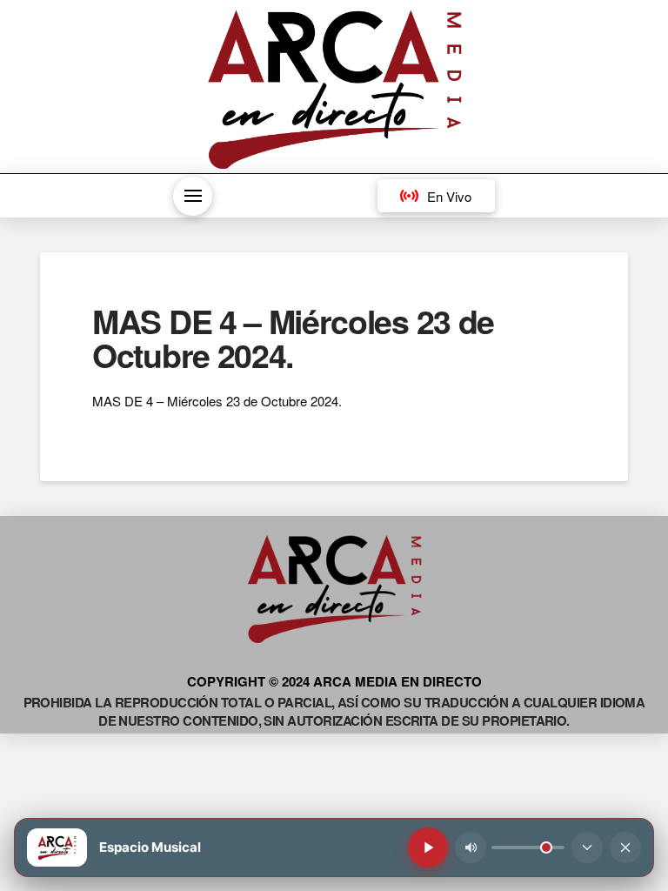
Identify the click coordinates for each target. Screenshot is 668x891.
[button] (192, 196)
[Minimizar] (587, 847)
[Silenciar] (470, 847)
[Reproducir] (428, 847)
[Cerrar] (625, 847)
